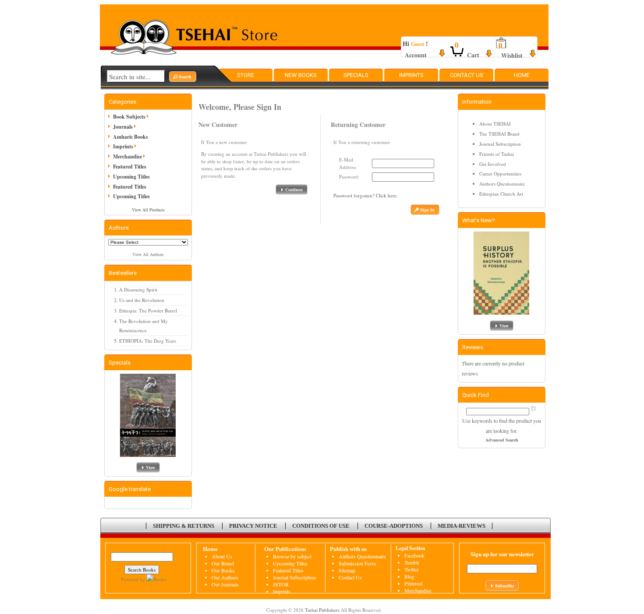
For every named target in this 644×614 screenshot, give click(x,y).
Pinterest (413, 583)
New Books (301, 75)
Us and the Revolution (141, 300)
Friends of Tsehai (496, 154)
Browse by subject (292, 556)
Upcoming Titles (131, 176)
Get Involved (492, 164)
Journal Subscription (500, 143)
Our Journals (225, 584)
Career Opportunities (500, 173)
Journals (123, 126)
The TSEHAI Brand (499, 133)
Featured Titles (129, 166)
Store (245, 75)
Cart (473, 55)
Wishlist (512, 55)
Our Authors (225, 577)
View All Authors (148, 254)
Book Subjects (129, 116)
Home (522, 75)
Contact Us (466, 75)
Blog (409, 576)
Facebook (414, 555)
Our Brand (223, 563)
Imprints (411, 75)
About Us (222, 556)
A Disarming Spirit (138, 289)
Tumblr (411, 562)
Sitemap (347, 570)
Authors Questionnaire (502, 183)
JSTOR (281, 584)
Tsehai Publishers (322, 610)
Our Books (223, 570)
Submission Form (357, 563)
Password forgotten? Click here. (365, 195)
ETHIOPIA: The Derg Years (147, 340)
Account (416, 55)
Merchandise (127, 156)
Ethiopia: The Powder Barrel (148, 310)
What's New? (478, 220)
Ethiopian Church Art (501, 193)
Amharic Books (130, 136)
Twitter (411, 569)
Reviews (472, 347)
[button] (182, 76)
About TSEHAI (495, 123)
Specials (355, 75)
